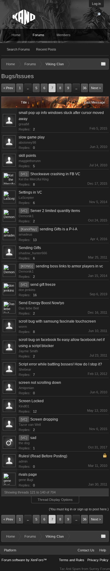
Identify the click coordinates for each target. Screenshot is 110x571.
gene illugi (26, 480)
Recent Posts (46, 49)
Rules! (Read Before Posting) (43, 456)
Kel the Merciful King (34, 179)
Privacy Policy (97, 560)
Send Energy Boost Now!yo (41, 303)
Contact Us (86, 550)
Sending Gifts (30, 248)
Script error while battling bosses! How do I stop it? (60, 364)
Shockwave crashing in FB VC (55, 174)
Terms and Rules (71, 560)
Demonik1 (26, 216)
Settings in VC (30, 192)
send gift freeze (43, 284)
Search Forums (18, 49)
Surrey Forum (99, 569)
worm (23, 326)
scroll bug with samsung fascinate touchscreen (57, 321)
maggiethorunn (30, 161)
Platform (10, 550)
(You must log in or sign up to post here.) (79, 509)
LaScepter (26, 197)
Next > (96, 88)
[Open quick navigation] (103, 64)
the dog (24, 443)
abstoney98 (27, 142)
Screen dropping (44, 419)
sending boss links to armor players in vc (69, 266)
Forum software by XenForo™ (24, 560)
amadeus (25, 234)
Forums (38, 35)
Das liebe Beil (28, 308)
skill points (27, 155)
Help (102, 550)
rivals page (28, 474)
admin (23, 461)
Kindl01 (24, 406)
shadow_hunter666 (33, 253)
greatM (24, 124)
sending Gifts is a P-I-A (58, 229)
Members (64, 35)
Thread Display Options (55, 499)
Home (16, 35)
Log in (96, 4)
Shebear (25, 369)
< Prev (8, 88)
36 (84, 88)
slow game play (32, 137)
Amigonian (26, 388)
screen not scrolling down (40, 382)
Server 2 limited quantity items (55, 211)
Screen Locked (31, 401)
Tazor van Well (30, 424)
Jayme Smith (28, 351)
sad (33, 438)
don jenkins (27, 290)
